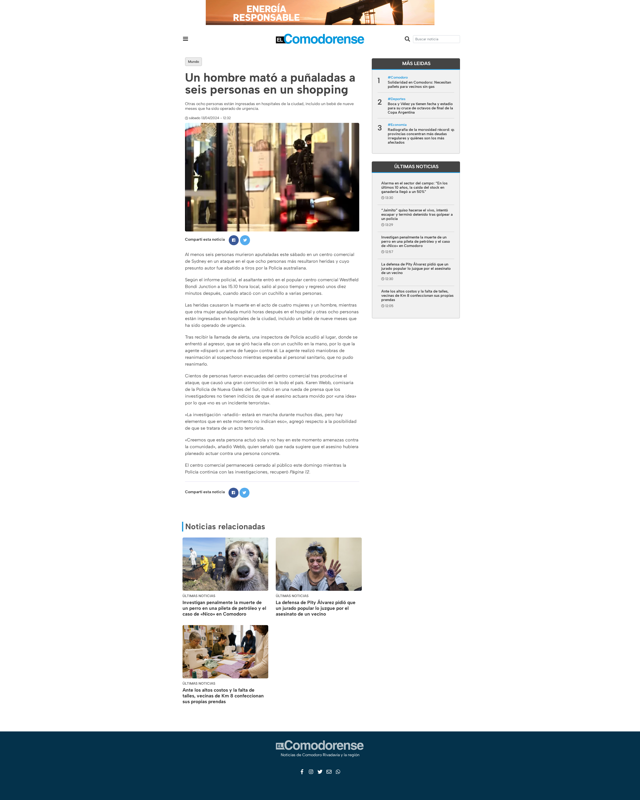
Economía (398, 125)
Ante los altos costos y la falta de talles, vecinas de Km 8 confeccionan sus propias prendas (223, 695)
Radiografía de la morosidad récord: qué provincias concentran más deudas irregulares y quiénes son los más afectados (422, 136)
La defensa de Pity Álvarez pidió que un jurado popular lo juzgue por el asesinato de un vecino (316, 608)
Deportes (398, 99)
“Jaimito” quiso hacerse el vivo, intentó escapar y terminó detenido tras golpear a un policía (417, 214)
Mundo (193, 62)
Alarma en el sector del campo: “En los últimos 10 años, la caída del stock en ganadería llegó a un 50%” (414, 187)
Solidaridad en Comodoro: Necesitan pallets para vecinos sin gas (419, 84)
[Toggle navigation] (185, 38)
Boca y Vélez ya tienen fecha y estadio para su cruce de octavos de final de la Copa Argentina (420, 108)
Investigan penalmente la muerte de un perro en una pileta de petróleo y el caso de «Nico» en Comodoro (224, 608)
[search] (436, 39)
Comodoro (399, 77)
